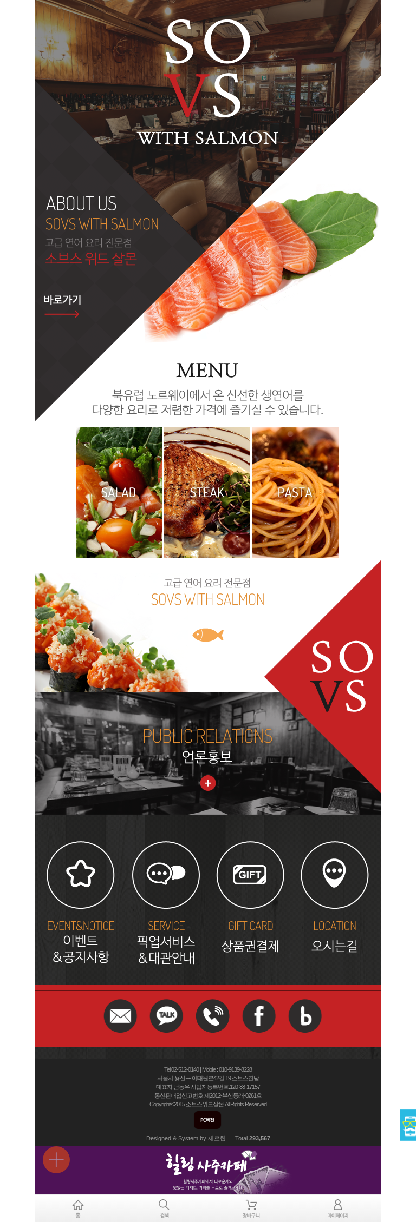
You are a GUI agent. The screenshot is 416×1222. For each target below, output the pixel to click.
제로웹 (217, 1138)
